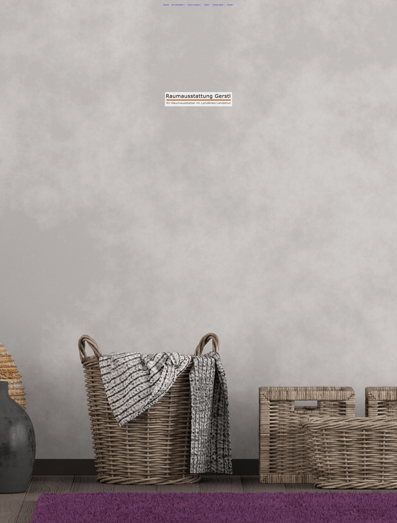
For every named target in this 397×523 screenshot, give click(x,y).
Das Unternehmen (178, 5)
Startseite (166, 5)
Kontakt (230, 5)
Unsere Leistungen (194, 5)
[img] (198, 261)
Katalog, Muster (218, 5)
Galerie (206, 5)
